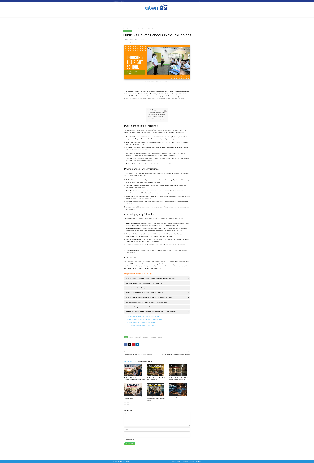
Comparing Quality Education (155, 116)
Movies (174, 15)
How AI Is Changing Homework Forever (178, 397)
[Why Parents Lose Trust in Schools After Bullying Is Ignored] (134, 389)
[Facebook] (197, 1)
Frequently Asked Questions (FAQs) (157, 120)
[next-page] (128, 403)
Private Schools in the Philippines (156, 114)
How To (167, 15)
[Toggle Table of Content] (164, 110)
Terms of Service (176, 461)
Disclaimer (191, 461)
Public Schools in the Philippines (156, 112)
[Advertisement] (157, 22)
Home (136, 15)
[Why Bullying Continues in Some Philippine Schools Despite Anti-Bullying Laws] (179, 370)
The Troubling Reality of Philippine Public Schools (141, 325)
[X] (199, 1)
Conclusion (151, 118)
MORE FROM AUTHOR (145, 361)
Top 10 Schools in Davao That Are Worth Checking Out (143, 316)
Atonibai (126, 42)
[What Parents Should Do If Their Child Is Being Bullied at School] (157, 370)
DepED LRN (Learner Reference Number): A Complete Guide (144, 319)
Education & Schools (131, 28)
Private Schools (145, 337)
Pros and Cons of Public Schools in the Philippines (142, 322)
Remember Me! (130, 439)
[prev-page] (125, 403)
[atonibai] (157, 8)
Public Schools (153, 337)
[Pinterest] (133, 344)
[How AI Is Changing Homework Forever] (179, 389)
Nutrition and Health (148, 15)
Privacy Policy (185, 461)
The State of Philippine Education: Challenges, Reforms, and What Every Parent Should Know (134, 379)
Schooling (160, 337)
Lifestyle (160, 15)
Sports (181, 15)
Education (131, 337)
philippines (137, 337)
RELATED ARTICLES (130, 361)
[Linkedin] (137, 344)
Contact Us (198, 461)
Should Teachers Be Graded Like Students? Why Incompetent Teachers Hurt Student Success (157, 398)
